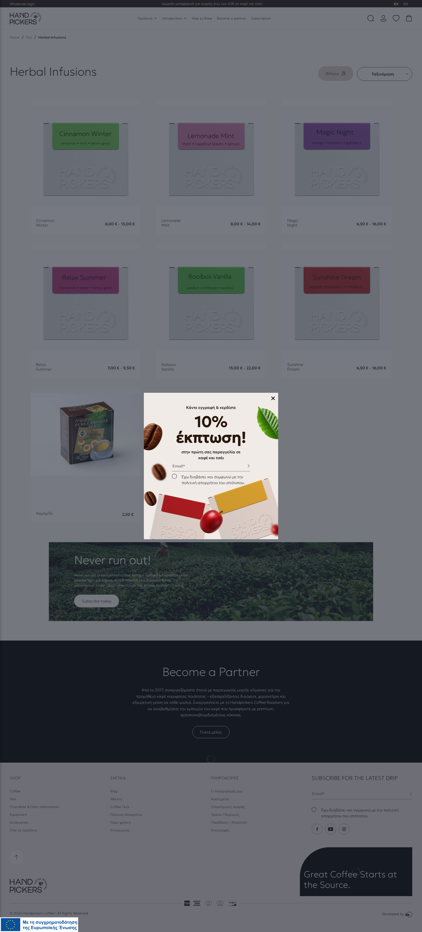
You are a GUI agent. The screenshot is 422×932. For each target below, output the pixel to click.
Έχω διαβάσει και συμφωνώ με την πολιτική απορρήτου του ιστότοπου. (213, 479)
